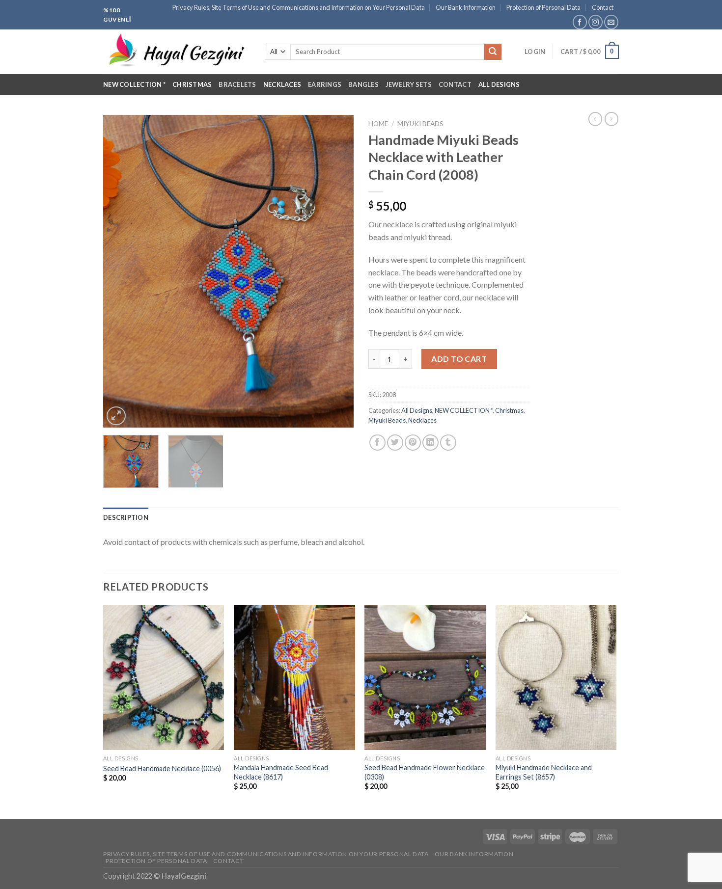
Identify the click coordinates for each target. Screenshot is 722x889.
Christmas (192, 84)
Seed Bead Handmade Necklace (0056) (162, 768)
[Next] (336, 271)
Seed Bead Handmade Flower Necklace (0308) (424, 772)
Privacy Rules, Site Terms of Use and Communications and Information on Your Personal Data (298, 7)
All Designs (499, 84)
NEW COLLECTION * (134, 84)
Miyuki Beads (420, 124)
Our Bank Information (466, 7)
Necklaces (282, 84)
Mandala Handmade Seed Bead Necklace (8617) (281, 772)
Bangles (363, 84)
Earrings (324, 84)
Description (125, 517)
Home (378, 124)
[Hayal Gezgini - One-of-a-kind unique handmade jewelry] (176, 52)
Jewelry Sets (409, 84)
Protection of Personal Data (543, 7)
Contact (602, 7)
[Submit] (492, 52)
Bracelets (237, 84)
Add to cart (459, 358)
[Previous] (120, 271)
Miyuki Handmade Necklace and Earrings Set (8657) (544, 772)
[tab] (125, 517)
